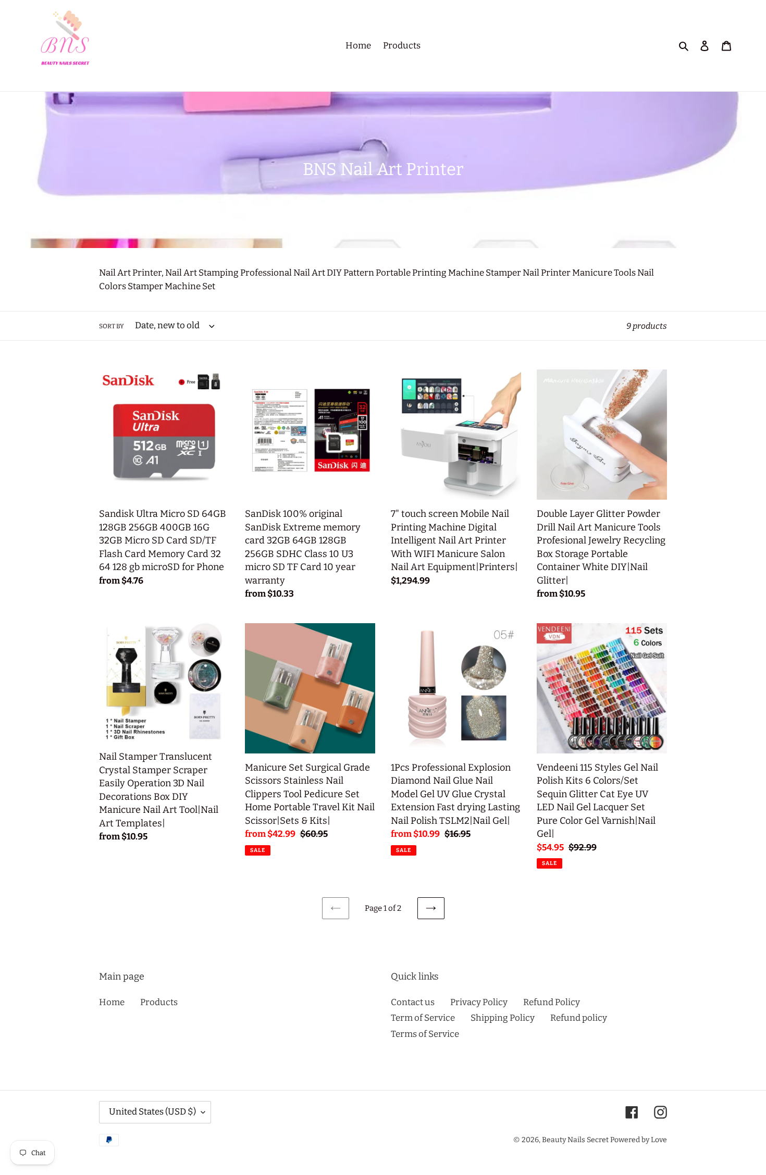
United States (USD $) (152, 1111)
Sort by (111, 326)
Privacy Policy (479, 1002)
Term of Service (423, 1017)
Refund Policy (551, 1002)
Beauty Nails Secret (575, 1139)
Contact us (413, 1002)
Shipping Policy (503, 1017)
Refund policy (578, 1017)
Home (112, 1002)
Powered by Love (638, 1139)
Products (159, 1002)
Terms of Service (425, 1034)
